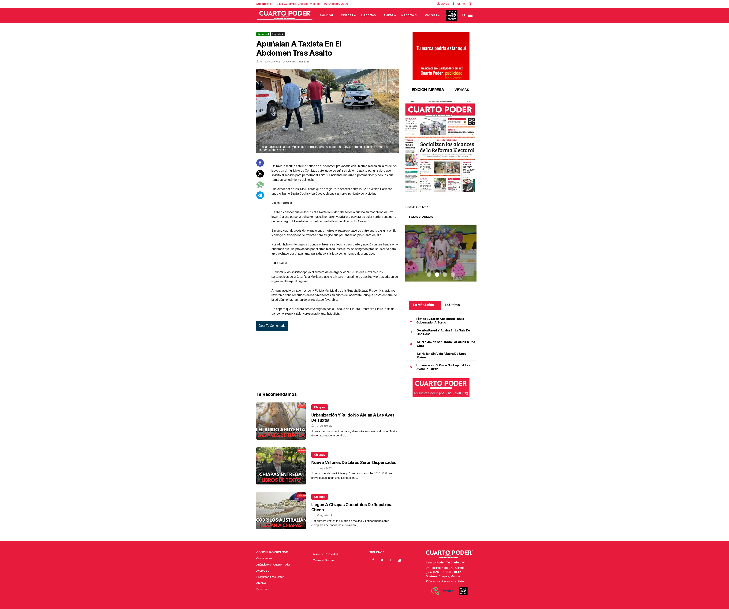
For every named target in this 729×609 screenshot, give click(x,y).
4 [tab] (453, 202)
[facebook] (453, 4)
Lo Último (452, 305)
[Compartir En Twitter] (260, 176)
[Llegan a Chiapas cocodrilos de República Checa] (281, 510)
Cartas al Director (324, 560)
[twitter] (464, 4)
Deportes (368, 15)
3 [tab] (445, 202)
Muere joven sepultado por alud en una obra (446, 343)
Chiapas (347, 15)
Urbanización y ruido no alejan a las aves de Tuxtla (443, 367)
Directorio (262, 589)
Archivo (261, 583)
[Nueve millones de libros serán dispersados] (281, 465)
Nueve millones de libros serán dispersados (353, 462)
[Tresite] (442, 591)
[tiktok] (470, 4)
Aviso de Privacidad (325, 554)
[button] (441, 146)
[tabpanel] (441, 155)
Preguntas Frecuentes (270, 576)
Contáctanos (264, 558)
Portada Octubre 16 (417, 207)
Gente (388, 15)
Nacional (326, 15)
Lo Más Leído (423, 305)
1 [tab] (429, 202)
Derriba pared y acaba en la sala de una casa (443, 332)
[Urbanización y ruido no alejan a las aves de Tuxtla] (281, 421)
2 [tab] (437, 202)
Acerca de (262, 570)
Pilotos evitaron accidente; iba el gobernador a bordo (440, 320)
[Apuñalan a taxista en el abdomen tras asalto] (327, 111)
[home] (284, 15)
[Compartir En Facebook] (260, 165)
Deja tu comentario (272, 325)
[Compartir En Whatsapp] (260, 187)
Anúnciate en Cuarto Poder (273, 564)
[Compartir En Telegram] (260, 198)
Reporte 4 (409, 15)
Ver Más (431, 15)
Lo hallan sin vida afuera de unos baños (441, 355)
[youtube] (459, 4)
